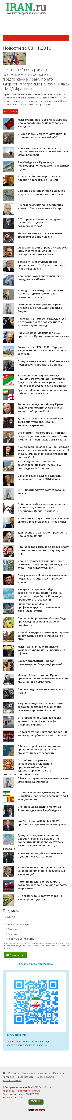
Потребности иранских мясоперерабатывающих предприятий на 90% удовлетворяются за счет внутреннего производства (28, 767)
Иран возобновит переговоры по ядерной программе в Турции (40, 178)
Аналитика (44, 1073)
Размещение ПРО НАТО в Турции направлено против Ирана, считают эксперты (42, 350)
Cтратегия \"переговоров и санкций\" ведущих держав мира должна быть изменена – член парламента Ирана (43, 436)
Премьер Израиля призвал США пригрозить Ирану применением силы (43, 334)
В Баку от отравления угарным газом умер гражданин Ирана (43, 779)
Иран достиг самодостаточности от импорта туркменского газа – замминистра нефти (42, 293)
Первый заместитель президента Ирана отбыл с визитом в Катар (40, 206)
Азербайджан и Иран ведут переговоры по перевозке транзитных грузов (43, 165)
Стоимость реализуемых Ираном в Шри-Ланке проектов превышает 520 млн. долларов (43, 796)
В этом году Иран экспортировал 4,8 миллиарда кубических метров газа (42, 733)
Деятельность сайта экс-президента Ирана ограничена (42, 534)
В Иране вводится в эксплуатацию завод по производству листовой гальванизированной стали (41, 707)
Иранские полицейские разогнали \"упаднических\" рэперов (41, 854)
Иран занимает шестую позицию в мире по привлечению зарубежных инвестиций (41, 871)
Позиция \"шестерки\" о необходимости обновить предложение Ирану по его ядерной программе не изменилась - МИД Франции (36, 79)
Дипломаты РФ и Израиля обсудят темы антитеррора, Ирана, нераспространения (41, 422)
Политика (12, 934)
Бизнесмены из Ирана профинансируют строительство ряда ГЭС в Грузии (40, 607)
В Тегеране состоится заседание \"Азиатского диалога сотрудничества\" (40, 222)
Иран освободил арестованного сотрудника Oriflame (39, 277)
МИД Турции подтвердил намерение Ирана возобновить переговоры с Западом (42, 123)
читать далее (10, 111)
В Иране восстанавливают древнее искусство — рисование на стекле (41, 192)
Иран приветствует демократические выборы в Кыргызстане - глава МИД (43, 519)
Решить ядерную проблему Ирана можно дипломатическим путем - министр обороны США (40, 407)
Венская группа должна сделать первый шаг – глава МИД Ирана (39, 477)
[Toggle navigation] (10, 38)
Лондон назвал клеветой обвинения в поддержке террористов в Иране (43, 362)
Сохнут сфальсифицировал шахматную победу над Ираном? (40, 662)
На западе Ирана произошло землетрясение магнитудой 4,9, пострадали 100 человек (39, 465)
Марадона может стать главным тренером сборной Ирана (40, 234)
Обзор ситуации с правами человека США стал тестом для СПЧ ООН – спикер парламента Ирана (43, 251)
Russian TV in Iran (12, 1080)
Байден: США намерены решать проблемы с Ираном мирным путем (42, 822)
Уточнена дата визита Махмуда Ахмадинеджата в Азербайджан (39, 808)
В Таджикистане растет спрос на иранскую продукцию (40, 897)
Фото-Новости (25, 1076)
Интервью (8, 1076)
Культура (58, 1073)
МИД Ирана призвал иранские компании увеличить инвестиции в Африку (42, 650)
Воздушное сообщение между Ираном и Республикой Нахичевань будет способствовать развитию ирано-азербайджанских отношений (42, 380)
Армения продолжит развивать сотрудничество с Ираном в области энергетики (42, 885)
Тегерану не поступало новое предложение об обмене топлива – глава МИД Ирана (41, 265)
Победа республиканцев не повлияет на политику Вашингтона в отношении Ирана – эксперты (43, 507)
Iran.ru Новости (16, 1034)
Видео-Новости (45, 1076)
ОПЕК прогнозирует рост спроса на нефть (41, 491)
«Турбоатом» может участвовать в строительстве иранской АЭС (42, 135)
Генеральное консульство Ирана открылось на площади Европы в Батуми (40, 308)
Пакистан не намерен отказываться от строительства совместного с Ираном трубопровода (42, 322)
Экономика (13, 929)
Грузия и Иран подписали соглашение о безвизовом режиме (43, 391)
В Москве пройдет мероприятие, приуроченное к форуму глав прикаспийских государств (40, 749)
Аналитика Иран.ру (18, 924)
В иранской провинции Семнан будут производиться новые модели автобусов (43, 621)
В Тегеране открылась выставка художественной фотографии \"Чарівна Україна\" (39, 721)
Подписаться (16, 955)
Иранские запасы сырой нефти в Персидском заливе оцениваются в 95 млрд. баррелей (43, 151)
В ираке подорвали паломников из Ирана (41, 690)
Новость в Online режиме (21, 938)
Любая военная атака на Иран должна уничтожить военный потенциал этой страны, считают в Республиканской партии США (43, 452)
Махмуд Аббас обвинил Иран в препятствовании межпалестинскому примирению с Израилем (43, 678)
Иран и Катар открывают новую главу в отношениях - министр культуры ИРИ (43, 550)
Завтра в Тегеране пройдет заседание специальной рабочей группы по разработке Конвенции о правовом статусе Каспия (42, 594)
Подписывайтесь (16, 1041)
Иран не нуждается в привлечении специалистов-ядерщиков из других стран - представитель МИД (42, 564)
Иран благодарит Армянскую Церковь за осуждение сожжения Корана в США (43, 636)
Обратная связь (14, 1097)
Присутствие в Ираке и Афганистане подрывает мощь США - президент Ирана (42, 578)
